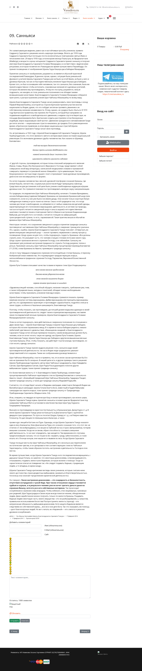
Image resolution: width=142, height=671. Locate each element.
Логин (100, 119)
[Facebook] (78, 44)
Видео (75, 18)
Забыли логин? (105, 161)
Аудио (100, 18)
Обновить (16, 613)
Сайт (47, 534)
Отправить (14, 621)
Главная (27, 18)
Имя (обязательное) (53, 525)
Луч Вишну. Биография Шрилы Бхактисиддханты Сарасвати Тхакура (40, 516)
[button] (107, 18)
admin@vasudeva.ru (112, 7)
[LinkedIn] (83, 44)
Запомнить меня (107, 137)
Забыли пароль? (106, 156)
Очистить (25, 621)
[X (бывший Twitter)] (88, 44)
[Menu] (114, 18)
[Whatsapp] (10, 7)
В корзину (124, 49)
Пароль (100, 128)
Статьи (65, 18)
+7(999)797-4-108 (95, 7)
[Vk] (14, 7)
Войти (113, 150)
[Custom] (18, 7)
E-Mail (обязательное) (54, 530)
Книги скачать (52, 18)
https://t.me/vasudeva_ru (113, 94)
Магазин (39, 18)
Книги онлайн (88, 18)
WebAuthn (115, 142)
